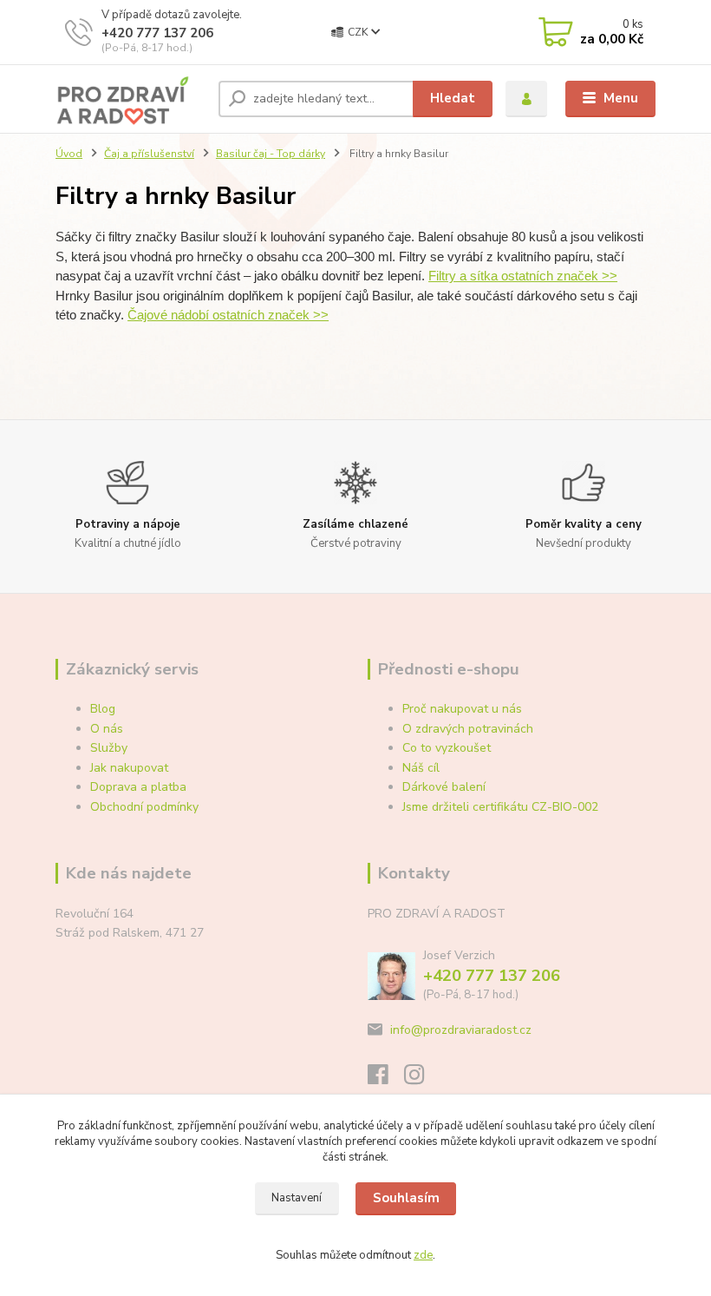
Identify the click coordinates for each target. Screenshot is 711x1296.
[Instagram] (422, 1079)
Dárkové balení (444, 787)
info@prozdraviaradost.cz (461, 1030)
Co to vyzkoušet (446, 748)
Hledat (452, 98)
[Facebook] (386, 1079)
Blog (102, 709)
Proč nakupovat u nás (462, 709)
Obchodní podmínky (144, 807)
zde (423, 1255)
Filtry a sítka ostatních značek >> (522, 275)
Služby (108, 748)
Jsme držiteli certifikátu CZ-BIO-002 (500, 807)
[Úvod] (130, 99)
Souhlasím (406, 1198)
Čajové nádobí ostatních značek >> (228, 314)
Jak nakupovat (129, 768)
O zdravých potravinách (467, 728)
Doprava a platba (138, 787)
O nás (106, 728)
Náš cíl (421, 768)
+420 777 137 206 (157, 33)
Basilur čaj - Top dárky (270, 154)
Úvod (68, 154)
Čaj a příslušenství (149, 154)
